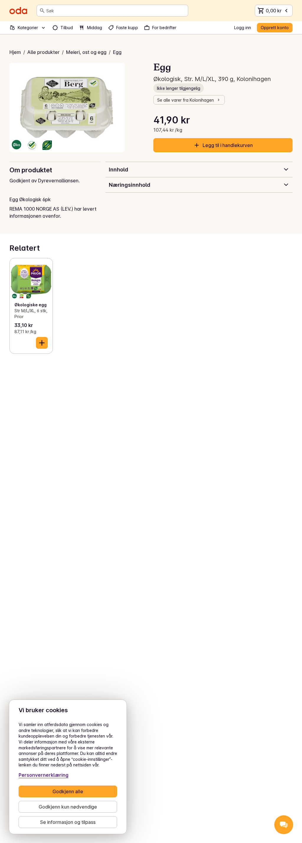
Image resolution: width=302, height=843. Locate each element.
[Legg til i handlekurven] (42, 343)
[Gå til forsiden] (18, 10)
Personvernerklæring (43, 775)
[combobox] (116, 10)
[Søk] (42, 11)
